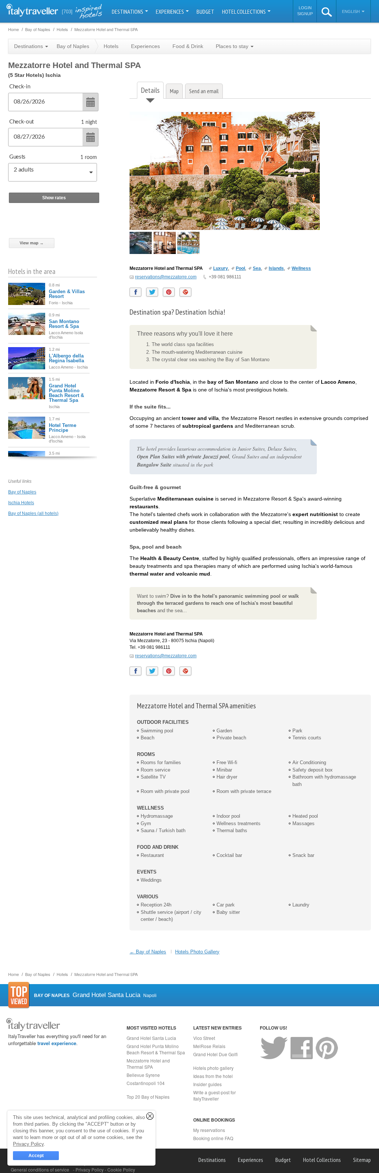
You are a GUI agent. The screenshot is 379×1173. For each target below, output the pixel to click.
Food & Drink (187, 46)
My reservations (209, 1130)
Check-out (21, 122)
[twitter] (152, 292)
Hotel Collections (244, 11)
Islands (276, 268)
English (351, 11)
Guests (17, 157)
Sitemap (362, 1159)
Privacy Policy (90, 1169)
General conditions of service (40, 1169)
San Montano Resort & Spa (64, 324)
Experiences (170, 11)
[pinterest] (169, 292)
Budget (205, 11)
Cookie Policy (121, 1169)
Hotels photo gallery (213, 1068)
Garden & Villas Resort (67, 294)
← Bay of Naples (148, 952)
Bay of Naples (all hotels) (33, 513)
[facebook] (135, 292)
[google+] (185, 292)
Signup (305, 13)
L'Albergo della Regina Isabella (66, 358)
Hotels (111, 46)
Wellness (301, 268)
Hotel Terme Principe (62, 428)
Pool (240, 268)
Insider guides (207, 1084)
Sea (257, 268)
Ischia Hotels (21, 502)
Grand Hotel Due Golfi (215, 1054)
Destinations (128, 11)
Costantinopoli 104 (146, 1083)
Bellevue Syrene (143, 1075)
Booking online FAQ (213, 1138)
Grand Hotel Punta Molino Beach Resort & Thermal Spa (66, 393)
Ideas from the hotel (213, 1076)
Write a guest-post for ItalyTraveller (214, 1095)
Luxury (220, 268)
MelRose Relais (209, 1046)
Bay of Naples (22, 492)
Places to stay (233, 46)
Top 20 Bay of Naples (148, 1097)
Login (305, 8)
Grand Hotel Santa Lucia (151, 1038)
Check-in (19, 86)
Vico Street (204, 1038)
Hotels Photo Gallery (197, 952)
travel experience (56, 1043)
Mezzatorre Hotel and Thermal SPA (148, 1063)
